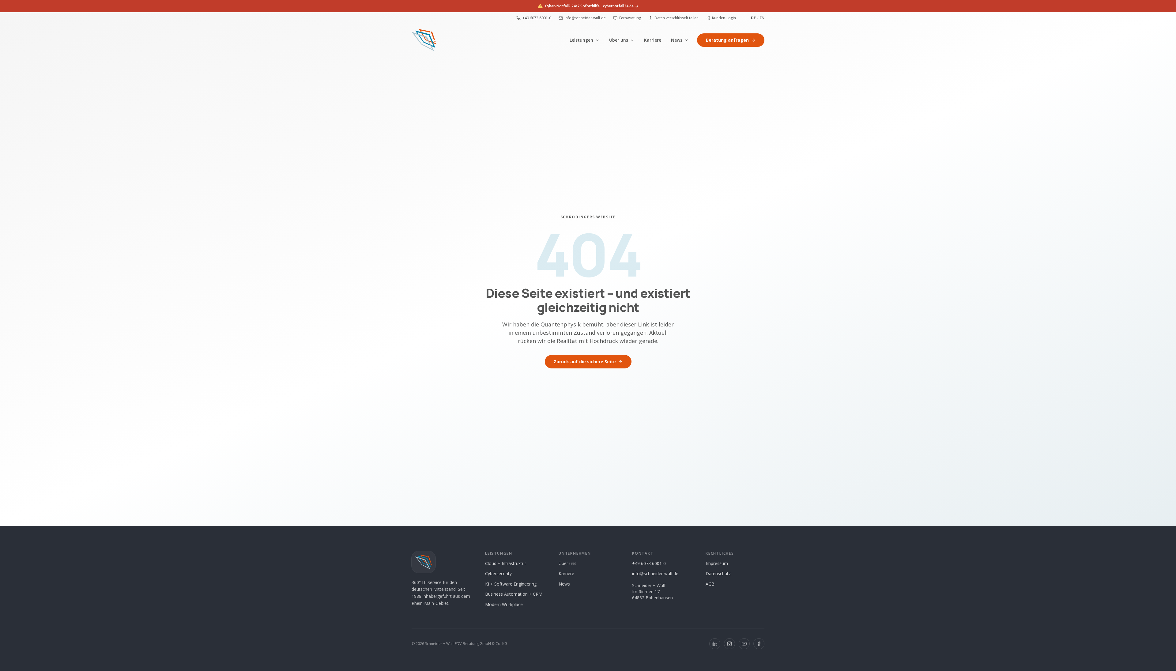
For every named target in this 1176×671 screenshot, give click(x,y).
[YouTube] (744, 643)
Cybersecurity (498, 573)
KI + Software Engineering (511, 584)
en (762, 18)
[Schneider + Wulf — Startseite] (424, 40)
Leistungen (581, 40)
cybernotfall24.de (618, 6)
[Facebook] (758, 643)
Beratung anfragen (727, 40)
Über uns (618, 40)
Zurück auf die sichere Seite (585, 361)
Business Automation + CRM (513, 594)
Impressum (717, 563)
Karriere (652, 40)
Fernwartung (630, 18)
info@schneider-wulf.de (585, 18)
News (676, 40)
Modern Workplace (504, 604)
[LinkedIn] (714, 643)
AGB (710, 584)
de (753, 18)
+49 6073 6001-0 (536, 18)
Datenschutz (718, 573)
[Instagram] (729, 643)
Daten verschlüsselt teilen (676, 18)
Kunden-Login (724, 18)
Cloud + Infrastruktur (505, 563)
